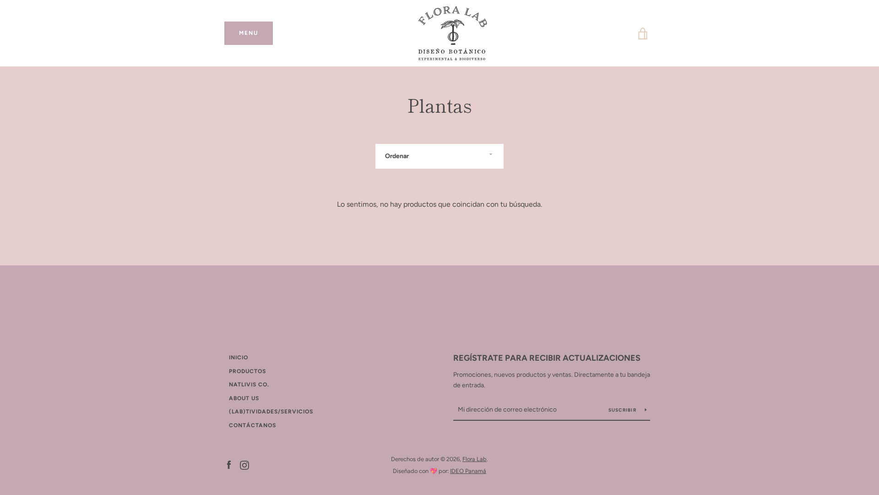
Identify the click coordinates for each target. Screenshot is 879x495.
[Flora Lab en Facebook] (228, 464)
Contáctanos (252, 425)
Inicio (238, 357)
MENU (256, 33)
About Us (244, 398)
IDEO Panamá (468, 471)
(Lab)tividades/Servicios (271, 411)
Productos (247, 371)
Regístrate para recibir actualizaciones (546, 358)
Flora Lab (474, 459)
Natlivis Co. (249, 384)
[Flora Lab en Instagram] (244, 464)
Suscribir (623, 410)
